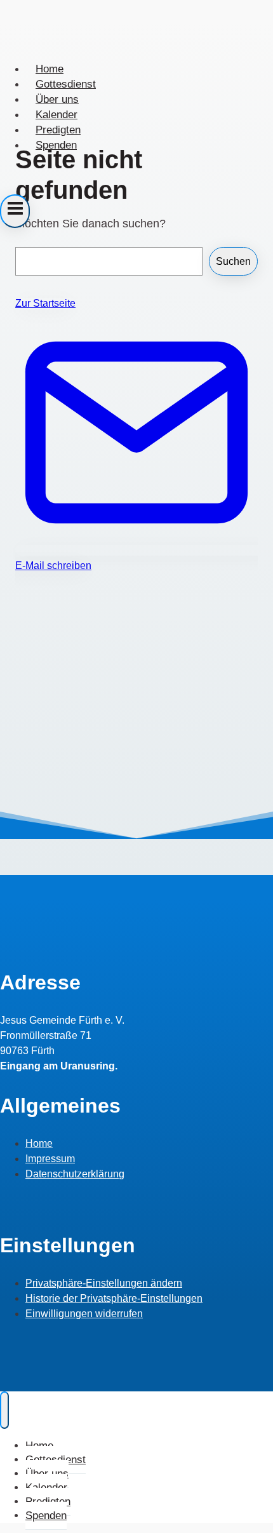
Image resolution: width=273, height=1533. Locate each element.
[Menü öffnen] (15, 211)
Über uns (57, 99)
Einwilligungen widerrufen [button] (84, 1313)
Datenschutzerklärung (74, 1173)
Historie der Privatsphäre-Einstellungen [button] (114, 1298)
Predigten (58, 130)
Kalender (56, 115)
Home (49, 69)
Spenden (56, 145)
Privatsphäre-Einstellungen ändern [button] (103, 1283)
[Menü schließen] (4, 1409)
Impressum (50, 1158)
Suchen (233, 261)
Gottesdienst (66, 84)
